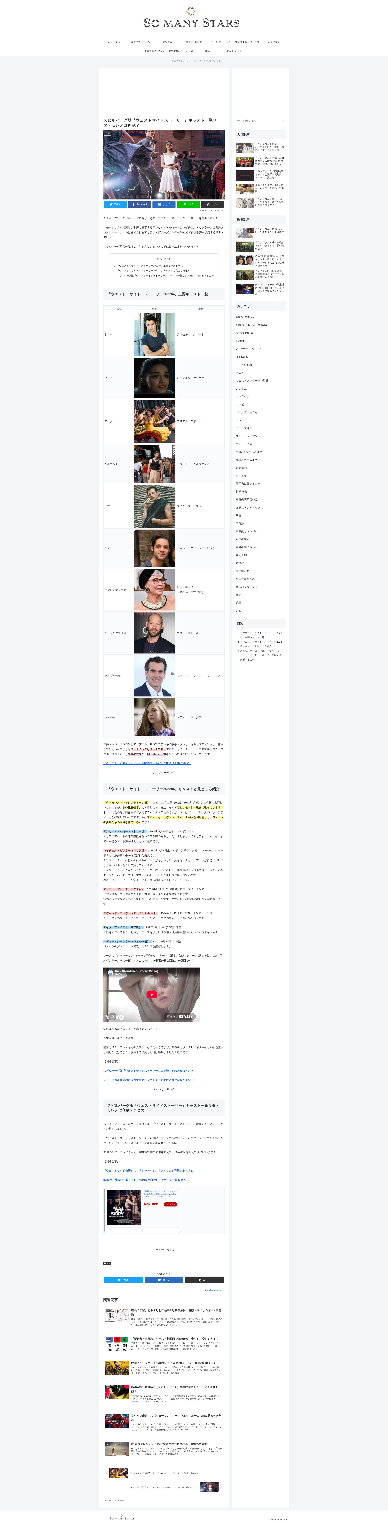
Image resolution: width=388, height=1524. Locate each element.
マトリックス (244, 444)
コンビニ (241, 404)
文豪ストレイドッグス (249, 507)
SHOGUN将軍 (244, 333)
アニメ (240, 372)
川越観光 (241, 491)
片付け (240, 563)
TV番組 (240, 340)
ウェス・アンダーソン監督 (252, 380)
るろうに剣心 (244, 364)
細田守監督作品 (245, 578)
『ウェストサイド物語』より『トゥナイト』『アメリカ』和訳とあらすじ (148, 1170)
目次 (159, 258)
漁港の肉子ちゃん (247, 547)
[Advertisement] (164, 92)
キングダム (242, 396)
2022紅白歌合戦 (246, 317)
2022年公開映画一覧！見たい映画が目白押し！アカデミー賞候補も (144, 1179)
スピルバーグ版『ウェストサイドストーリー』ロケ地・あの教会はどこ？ (148, 1070)
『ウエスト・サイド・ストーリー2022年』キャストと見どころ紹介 (153, 270)
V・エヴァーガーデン (249, 349)
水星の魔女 (242, 539)
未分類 (240, 523)
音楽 (238, 610)
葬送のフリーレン (247, 586)
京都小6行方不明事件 (249, 452)
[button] (283, 121)
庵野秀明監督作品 (247, 499)
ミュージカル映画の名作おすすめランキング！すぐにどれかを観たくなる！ (149, 1079)
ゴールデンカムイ (247, 412)
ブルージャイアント (248, 436)
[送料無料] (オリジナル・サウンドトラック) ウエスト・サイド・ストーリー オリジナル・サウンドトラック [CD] (160, 1194)
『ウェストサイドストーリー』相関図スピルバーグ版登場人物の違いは (147, 763)
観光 (238, 594)
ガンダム (241, 388)
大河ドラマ (242, 475)
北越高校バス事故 (247, 459)
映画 (108, 1263)
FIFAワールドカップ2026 (251, 325)
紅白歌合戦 (242, 571)
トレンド (241, 420)
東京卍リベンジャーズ (249, 531)
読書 (238, 602)
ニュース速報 (244, 428)
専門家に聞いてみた (248, 483)
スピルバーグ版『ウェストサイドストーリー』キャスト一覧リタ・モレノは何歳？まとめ (165, 275)
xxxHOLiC (242, 356)
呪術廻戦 (241, 467)
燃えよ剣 (241, 555)
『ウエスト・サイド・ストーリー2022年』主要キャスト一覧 (150, 265)
